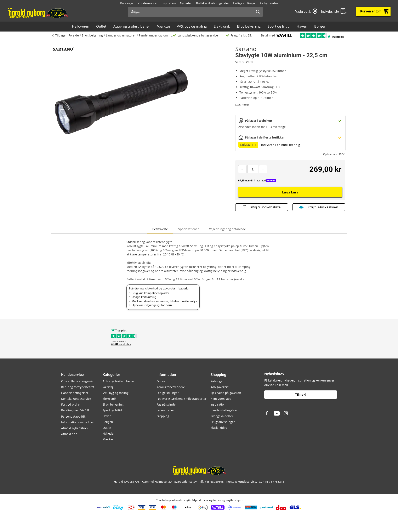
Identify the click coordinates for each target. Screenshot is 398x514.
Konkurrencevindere (171, 387)
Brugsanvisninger (222, 422)
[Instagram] (286, 413)
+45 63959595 (214, 482)
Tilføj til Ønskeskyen (322, 207)
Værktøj (163, 26)
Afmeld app (69, 434)
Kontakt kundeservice (76, 399)
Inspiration (168, 3)
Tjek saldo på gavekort (225, 393)
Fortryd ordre (269, 3)
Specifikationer (188, 229)
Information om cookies (77, 422)
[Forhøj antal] (263, 169)
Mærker (108, 439)
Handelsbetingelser (74, 393)
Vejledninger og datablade (227, 229)
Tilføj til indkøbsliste (265, 207)
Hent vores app (221, 399)
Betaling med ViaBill (75, 410)
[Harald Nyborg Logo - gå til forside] (37, 13)
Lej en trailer (165, 410)
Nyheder (186, 3)
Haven (302, 26)
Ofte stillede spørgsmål (77, 381)
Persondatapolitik (73, 416)
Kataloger (126, 3)
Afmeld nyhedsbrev (74, 428)
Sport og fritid (279, 26)
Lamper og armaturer (121, 35)
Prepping (163, 416)
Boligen (320, 26)
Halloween (80, 26)
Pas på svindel (166, 404)
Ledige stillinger (244, 3)
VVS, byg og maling (192, 26)
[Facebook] (267, 413)
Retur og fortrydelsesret (77, 387)
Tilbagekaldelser (221, 416)
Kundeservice (147, 3)
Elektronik (222, 26)
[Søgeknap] (258, 12)
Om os (161, 381)
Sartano (245, 49)
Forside (74, 35)
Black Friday (218, 428)
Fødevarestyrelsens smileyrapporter (181, 399)
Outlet (101, 26)
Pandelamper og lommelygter (156, 35)
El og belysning (249, 26)
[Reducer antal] (242, 169)
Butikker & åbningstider (212, 3)
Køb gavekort (219, 387)
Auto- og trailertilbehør (131, 26)
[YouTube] (277, 413)
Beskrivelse (160, 229)
